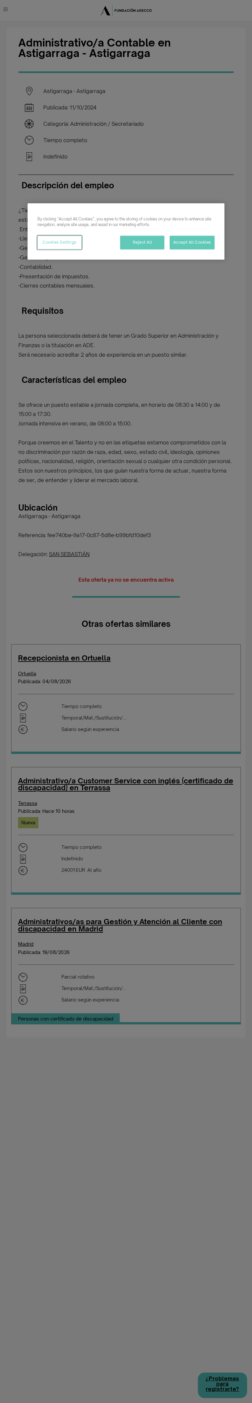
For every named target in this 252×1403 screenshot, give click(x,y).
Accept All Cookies (192, 242)
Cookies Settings (59, 242)
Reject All (142, 242)
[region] (126, 231)
